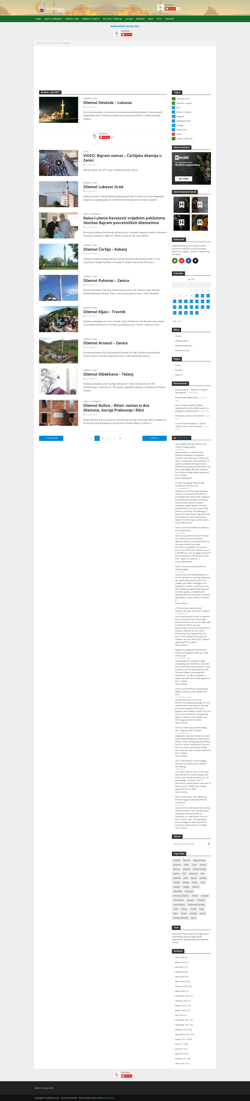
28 (186, 313)
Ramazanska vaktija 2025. (186, 397)
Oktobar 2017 (181, 1029)
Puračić (195, 895)
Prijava (178, 336)
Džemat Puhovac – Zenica (106, 280)
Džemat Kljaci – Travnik (104, 311)
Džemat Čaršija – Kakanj (105, 249)
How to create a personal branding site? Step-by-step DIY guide (191, 729)
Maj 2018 (179, 1015)
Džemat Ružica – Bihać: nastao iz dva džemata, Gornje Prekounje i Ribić (116, 407)
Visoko (184, 913)
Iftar (202, 873)
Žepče (193, 918)
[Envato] (175, 261)
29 (191, 313)
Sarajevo (190, 900)
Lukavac (176, 887)
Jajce (186, 878)
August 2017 (181, 1039)
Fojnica (176, 873)
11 (208, 295)
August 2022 (181, 1005)
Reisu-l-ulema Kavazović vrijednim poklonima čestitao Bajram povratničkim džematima (124, 220)
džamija (176, 869)
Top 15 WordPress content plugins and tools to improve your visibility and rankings (191, 763)
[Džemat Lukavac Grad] (58, 193)
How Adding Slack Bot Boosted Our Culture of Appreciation (191, 445)
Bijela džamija (199, 860)
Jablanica (177, 878)
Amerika (176, 860)
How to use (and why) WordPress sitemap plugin (190, 568)
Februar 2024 (181, 986)
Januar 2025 (180, 962)
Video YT (179, 375)
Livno (202, 882)
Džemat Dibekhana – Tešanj (108, 374)
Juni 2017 (179, 1049)
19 (174, 307)
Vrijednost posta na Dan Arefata (189, 415)
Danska (203, 864)
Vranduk (193, 913)
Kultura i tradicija (112, 19)
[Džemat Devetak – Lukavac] (58, 109)
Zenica (202, 913)
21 (186, 307)
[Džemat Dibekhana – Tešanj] (58, 381)
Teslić (175, 909)
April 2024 (179, 976)
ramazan (205, 895)
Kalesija (203, 878)
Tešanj (184, 909)
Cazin (194, 864)
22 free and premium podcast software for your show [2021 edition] (192, 609)
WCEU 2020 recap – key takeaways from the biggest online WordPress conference (191, 799)
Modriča (195, 887)
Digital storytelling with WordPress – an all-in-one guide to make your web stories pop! (191, 652)
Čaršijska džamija (180, 918)
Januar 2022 (180, 1010)
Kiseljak (176, 882)
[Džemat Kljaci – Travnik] (58, 318)
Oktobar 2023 (181, 1000)
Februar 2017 (181, 1058)
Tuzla (201, 909)
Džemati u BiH (72, 19)
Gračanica (193, 873)
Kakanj (194, 878)
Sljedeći (154, 438)
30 (197, 313)
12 (174, 301)
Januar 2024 (180, 991)
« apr (174, 321)
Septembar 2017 (182, 1034)
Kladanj (186, 882)
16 (197, 301)
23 (197, 307)
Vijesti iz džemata (53, 19)
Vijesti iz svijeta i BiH (44, 1088)
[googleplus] (182, 261)
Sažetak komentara (183, 345)
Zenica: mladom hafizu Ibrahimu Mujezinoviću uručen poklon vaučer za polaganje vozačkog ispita (192, 408)
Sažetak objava (182, 340)
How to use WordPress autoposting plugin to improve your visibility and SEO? (191, 691)
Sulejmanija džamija (196, 904)
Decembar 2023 (182, 996)
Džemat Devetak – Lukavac (107, 102)
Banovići (186, 860)
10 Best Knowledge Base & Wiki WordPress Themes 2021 (189, 484)
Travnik (193, 909)
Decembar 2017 (182, 1020)
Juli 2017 (179, 1044)
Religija (129, 19)
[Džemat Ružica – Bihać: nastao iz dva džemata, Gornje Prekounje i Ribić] (58, 412)
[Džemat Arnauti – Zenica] (58, 350)
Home (38, 19)
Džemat (186, 869)
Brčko (186, 864)
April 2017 (179, 1053)
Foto (159, 19)
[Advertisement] (125, 69)
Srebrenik (201, 900)
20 (180, 307)
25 (208, 307)
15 (191, 301)
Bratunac (177, 864)
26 (174, 313)
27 (180, 313)
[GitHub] (195, 261)
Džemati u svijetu (91, 19)
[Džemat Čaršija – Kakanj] (58, 256)
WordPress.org (182, 350)
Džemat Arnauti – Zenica (105, 343)
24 (202, 307)
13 (180, 301)
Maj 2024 (179, 971)
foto (184, 873)
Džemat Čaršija (199, 869)
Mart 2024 (180, 981)
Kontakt (169, 19)
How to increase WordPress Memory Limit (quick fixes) (192, 529)
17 (202, 301)
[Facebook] (188, 261)
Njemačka (177, 891)
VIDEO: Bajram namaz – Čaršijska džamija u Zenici (122, 158)
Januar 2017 (180, 1063)
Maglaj (186, 887)
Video (150, 19)
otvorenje (189, 891)
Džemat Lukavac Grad (103, 186)
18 (208, 301)
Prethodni (52, 438)
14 (186, 301)
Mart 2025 (180, 957)
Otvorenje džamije (181, 895)
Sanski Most (178, 900)
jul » (180, 321)
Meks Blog (182, 437)
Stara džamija (179, 904)
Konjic (194, 882)
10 (120, 438)
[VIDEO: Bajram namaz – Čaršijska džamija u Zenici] (58, 162)
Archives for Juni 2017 (53, 43)
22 (191, 307)
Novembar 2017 (182, 1024)
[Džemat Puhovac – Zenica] (58, 287)
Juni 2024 (179, 967)
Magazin (140, 19)
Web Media (109, 1098)
